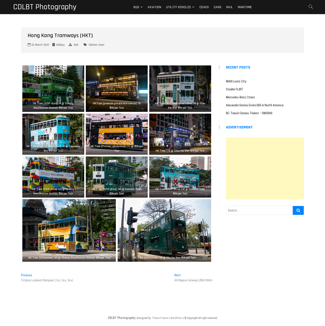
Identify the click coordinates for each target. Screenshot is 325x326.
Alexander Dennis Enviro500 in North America (254, 105)
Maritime (245, 7)
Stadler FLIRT (234, 89)
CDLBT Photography (44, 7)
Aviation (154, 7)
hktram (93, 45)
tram (101, 45)
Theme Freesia (160, 318)
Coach (204, 7)
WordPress (176, 318)
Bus (136, 7)
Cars (217, 7)
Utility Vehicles (178, 7)
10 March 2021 (40, 45)
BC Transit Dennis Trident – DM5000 (249, 113)
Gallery (60, 45)
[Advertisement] (265, 168)
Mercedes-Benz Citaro (240, 97)
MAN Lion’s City (236, 81)
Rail (229, 7)
